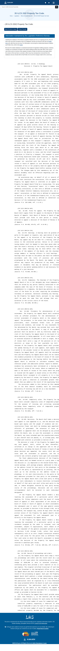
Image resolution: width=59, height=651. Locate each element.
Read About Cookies (42, 628)
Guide (21, 45)
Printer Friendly (22, 29)
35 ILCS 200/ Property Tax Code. (41, 15)
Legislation (16, 15)
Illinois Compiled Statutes (26, 15)
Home (11, 15)
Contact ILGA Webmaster (40, 623)
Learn (45, 643)
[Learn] (45, 2)
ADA (34, 643)
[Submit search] (56, 7)
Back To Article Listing (10, 29)
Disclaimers (39, 643)
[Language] (48, 2)
